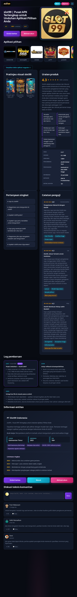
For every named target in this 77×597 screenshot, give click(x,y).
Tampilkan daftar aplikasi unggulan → (18, 67)
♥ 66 (7, 513)
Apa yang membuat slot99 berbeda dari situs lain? (17, 230)
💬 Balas (14, 513)
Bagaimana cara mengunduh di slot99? (18, 208)
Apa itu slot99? (13, 201)
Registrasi (65, 3)
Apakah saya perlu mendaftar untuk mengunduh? (18, 222)
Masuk (57, 3)
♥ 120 (7, 529)
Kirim (68, 496)
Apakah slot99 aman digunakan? (19, 244)
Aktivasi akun (29, 34)
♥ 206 (7, 546)
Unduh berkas (11, 34)
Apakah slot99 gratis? (16, 215)
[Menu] (72, 3)
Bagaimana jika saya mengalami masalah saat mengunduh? (18, 237)
